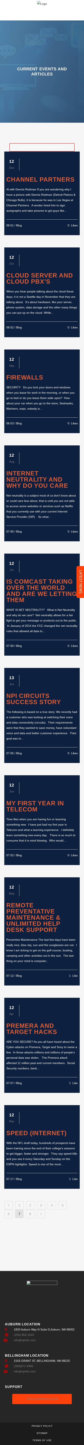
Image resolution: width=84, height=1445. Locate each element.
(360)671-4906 (23, 1366)
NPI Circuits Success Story (33, 698)
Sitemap (42, 1433)
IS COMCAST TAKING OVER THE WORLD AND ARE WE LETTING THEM (41, 590)
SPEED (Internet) (36, 1133)
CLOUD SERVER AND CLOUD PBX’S (39, 278)
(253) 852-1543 (24, 1334)
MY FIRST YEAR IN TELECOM (35, 806)
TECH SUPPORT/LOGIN (42, 1399)
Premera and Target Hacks (31, 1028)
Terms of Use (42, 1440)
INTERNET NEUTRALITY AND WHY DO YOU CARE (37, 479)
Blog (19, 225)
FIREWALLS (24, 377)
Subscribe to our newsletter (42, 147)
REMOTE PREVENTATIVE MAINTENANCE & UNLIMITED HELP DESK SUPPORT (33, 917)
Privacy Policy (42, 1426)
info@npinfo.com (25, 1340)
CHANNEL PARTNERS (40, 179)
